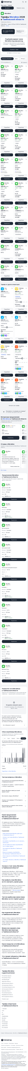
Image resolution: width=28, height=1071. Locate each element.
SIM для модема (16, 890)
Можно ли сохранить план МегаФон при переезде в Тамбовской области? (12, 853)
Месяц (18, 738)
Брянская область (6, 990)
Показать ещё (5, 999)
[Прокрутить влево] (3, 738)
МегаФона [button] (6, 419)
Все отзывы (3, 470)
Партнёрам (11, 1043)
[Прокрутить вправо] (25, 31)
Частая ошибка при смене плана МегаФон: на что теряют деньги (13, 845)
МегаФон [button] (14, 17)
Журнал (16, 1043)
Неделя (13, 738)
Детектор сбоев (19, 1045)
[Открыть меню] (26, 2)
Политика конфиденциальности (13, 1047)
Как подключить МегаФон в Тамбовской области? (12, 849)
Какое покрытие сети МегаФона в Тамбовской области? (14, 856)
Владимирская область (7, 994)
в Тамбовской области (22, 1033)
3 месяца (23, 738)
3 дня (8, 738)
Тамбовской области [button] (13, 19)
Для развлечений (6, 547)
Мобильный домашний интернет (9, 567)
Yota (3, 1010)
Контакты (6, 1043)
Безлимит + (4, 587)
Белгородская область (7, 989)
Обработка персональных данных (8, 1049)
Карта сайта (3, 1047)
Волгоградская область (7, 996)
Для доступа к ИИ (6, 487)
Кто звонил (13, 1045)
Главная (2, 1033)
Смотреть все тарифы (14, 405)
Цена (16, 58)
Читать (7, 25)
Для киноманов (5, 528)
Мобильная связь (8, 1033)
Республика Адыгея (6, 975)
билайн (3, 1020)
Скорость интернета (5, 1045)
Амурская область (6, 981)
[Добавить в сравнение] (12, 66)
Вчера (4, 738)
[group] (14, 58)
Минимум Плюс (5, 669)
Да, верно (7, 8)
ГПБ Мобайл (5, 1023)
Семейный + (5, 628)
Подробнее (7, 82)
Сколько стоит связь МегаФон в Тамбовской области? (13, 838)
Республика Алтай (6, 977)
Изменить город (20, 8)
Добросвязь (5, 1025)
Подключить (7, 86)
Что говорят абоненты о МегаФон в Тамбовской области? (14, 860)
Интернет (23, 58)
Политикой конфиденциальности (9, 1064)
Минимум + (4, 608)
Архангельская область (7, 983)
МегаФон (4, 1018)
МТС (3, 1014)
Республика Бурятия (7, 992)
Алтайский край (5, 979)
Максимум (4, 507)
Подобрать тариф (14, 49)
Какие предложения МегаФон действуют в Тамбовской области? (12, 834)
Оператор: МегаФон (6, 58)
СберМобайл (5, 1016)
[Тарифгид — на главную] (6, 2)
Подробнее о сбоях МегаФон (9, 771)
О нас (2, 1043)
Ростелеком (5, 1027)
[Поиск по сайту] (23, 2)
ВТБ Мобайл (5, 1021)
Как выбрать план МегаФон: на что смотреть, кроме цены (13, 841)
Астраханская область (7, 985)
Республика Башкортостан (8, 987)
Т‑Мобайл (4, 1008)
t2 (2, 1012)
